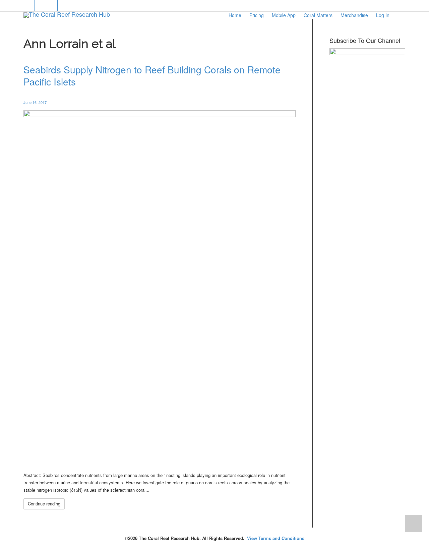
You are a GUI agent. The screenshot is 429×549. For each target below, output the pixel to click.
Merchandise (354, 15)
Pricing (256, 15)
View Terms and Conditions (275, 538)
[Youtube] (63, 5)
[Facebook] (40, 5)
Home (235, 15)
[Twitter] (29, 5)
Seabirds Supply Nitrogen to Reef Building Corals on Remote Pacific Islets (152, 75)
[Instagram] (74, 5)
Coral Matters (318, 15)
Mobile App (284, 15)
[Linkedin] (52, 5)
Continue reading (44, 503)
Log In (382, 15)
